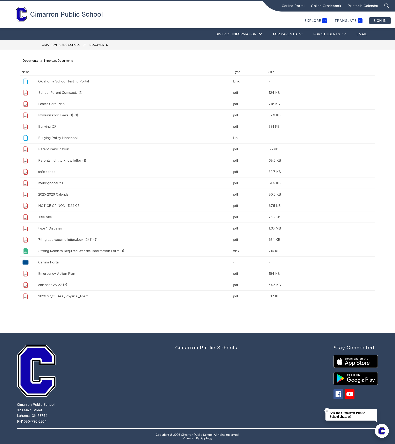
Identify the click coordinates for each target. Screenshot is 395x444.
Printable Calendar (363, 6)
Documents (98, 44)
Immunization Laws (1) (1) (58, 115)
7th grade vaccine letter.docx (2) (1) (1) (68, 240)
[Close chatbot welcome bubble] (327, 410)
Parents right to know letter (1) (62, 160)
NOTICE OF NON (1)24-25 (58, 206)
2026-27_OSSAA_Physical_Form (63, 296)
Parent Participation (53, 149)
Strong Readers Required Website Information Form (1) (81, 251)
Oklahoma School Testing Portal (63, 81)
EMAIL (362, 34)
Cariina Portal (293, 6)
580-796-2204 (35, 421)
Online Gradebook (326, 6)
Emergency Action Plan (56, 273)
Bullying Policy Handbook (58, 138)
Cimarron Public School (61, 44)
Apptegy (206, 438)
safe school (47, 172)
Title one (45, 217)
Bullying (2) (47, 126)
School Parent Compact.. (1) (60, 92)
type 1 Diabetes (50, 228)
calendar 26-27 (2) (52, 285)
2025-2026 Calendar (54, 194)
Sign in (380, 21)
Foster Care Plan (51, 104)
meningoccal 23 (50, 183)
